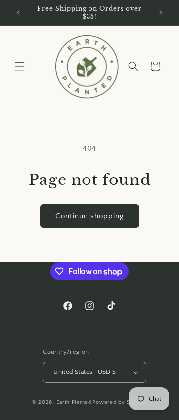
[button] (20, 66)
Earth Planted (73, 402)
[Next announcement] (161, 13)
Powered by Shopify (119, 402)
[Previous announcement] (18, 13)
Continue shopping (89, 216)
